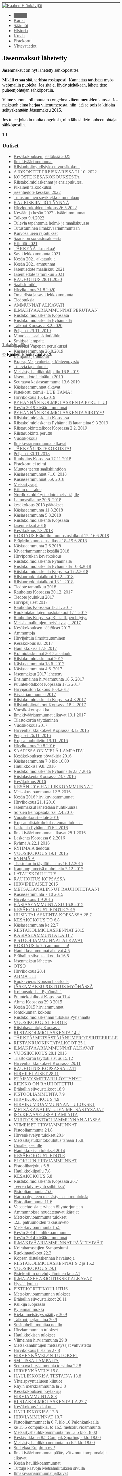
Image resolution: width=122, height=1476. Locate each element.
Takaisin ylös (14, 344)
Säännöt (21, 25)
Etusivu (20, 15)
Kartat (19, 20)
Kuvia (19, 35)
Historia (21, 30)
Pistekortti (22, 40)
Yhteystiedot (25, 46)
